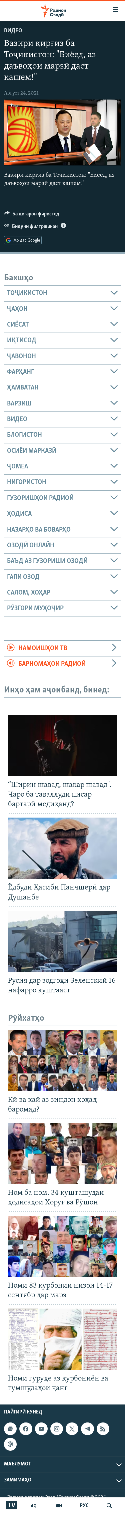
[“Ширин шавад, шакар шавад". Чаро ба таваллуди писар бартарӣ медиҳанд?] (62, 745)
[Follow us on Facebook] (25, 1429)
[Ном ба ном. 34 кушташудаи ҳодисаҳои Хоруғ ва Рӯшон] (62, 1153)
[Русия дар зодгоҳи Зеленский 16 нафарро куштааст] (62, 941)
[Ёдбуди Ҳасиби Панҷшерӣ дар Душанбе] (62, 848)
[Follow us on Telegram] (87, 1429)
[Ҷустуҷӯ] (109, 1505)
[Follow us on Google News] (10, 1429)
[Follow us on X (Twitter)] (72, 1429)
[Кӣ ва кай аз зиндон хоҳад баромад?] (62, 1060)
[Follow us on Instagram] (56, 1429)
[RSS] (103, 1429)
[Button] (31, 215)
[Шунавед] (33, 1505)
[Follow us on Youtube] (41, 1429)
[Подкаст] (10, 1444)
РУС (84, 1505)
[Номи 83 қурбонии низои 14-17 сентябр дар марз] (62, 1246)
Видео (13, 31)
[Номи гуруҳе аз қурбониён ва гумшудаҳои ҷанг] (62, 1339)
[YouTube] (59, 1505)
